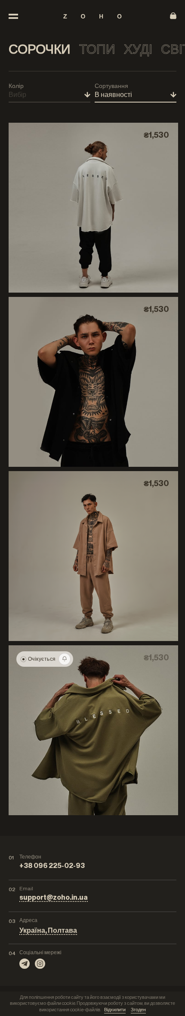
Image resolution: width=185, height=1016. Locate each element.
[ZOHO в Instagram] (40, 964)
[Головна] (92, 16)
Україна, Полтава (48, 930)
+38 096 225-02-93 (52, 865)
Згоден (138, 1009)
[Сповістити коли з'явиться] (65, 659)
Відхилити (115, 1009)
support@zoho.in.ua (53, 897)
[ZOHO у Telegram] (24, 964)
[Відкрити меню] (13, 16)
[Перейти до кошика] (173, 16)
